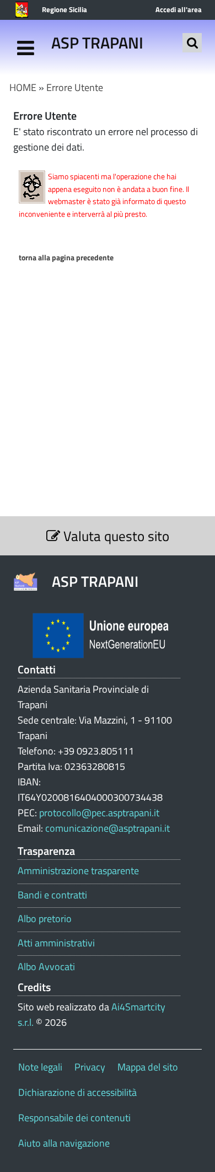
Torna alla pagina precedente (66, 257)
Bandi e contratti (52, 895)
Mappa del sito (147, 1066)
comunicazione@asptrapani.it (107, 828)
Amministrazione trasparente (78, 871)
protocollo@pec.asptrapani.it (99, 812)
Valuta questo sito (114, 536)
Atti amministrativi (56, 943)
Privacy (89, 1066)
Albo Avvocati (46, 967)
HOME (22, 87)
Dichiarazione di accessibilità (77, 1092)
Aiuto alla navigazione (64, 1143)
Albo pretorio (45, 919)
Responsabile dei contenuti (74, 1117)
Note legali (40, 1066)
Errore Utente (74, 87)
